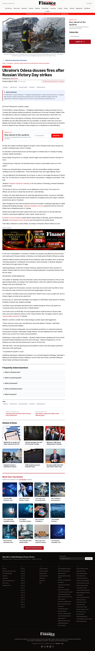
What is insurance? (11, 394)
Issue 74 (23, 595)
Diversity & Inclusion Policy (82, 609)
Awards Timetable (43, 571)
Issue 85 (23, 568)
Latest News (5, 578)
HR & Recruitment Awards (82, 585)
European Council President (11, 218)
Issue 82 (23, 575)
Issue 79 (23, 583)
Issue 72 (23, 599)
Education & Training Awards (64, 601)
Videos (66, 8)
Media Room (42, 580)
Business (24, 8)
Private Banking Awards (81, 616)
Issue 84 (23, 571)
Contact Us (4, 575)
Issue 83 (23, 573)
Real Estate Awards (80, 575)
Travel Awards (79, 595)
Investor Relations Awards (82, 568)
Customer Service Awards (64, 584)
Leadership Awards (80, 571)
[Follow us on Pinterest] (42, 646)
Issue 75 (23, 592)
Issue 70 (23, 604)
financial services (41, 87)
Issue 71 (23, 602)
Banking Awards (61, 618)
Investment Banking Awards (64, 615)
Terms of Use (5, 583)
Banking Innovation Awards (64, 620)
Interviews (17, 8)
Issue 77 (23, 587)
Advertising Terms (6, 585)
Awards (72, 8)
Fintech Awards (61, 599)
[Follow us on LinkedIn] (50, 646)
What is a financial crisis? (12, 372)
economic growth (23, 87)
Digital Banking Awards (63, 623)
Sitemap (58, 643)
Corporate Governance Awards (65, 592)
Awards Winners (43, 573)
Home (4, 63)
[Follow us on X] (53, 646)
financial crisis (13, 87)
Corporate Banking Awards (64, 594)
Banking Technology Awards (64, 580)
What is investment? (11, 383)
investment (31, 87)
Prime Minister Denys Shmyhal (19, 220)
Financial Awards (80, 614)
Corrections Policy (80, 604)
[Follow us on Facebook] (47, 646)
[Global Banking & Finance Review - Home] (47, 3)
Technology (45, 8)
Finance (31, 8)
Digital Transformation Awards (65, 596)
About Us (4, 568)
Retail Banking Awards (81, 621)
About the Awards (43, 568)
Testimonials (42, 578)
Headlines (87, 8)
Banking (37, 8)
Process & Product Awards (82, 580)
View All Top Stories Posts (34, 548)
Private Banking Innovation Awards (84, 618)
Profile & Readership (7, 573)
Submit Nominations (43, 575)
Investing (53, 8)
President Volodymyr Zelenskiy (19, 183)
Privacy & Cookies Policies (8, 580)
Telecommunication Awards (82, 583)
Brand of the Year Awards (64, 571)
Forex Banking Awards (63, 608)
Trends (47, 11)
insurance (5, 87)
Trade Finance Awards (81, 587)
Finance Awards (61, 625)
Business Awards (62, 573)
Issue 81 (23, 578)
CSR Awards (61, 587)
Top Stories (8, 8)
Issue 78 (23, 585)
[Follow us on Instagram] (44, 646)
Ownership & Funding (81, 602)
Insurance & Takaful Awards (64, 613)
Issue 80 (23, 580)
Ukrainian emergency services (34, 206)
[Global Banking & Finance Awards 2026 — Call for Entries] (33, 239)
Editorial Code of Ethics (81, 607)
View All (23, 607)
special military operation (11, 316)
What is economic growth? (13, 378)
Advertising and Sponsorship (8, 571)
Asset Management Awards (64, 568)
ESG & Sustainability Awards (64, 604)
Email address (62, 556)
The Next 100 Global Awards (83, 590)
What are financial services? (13, 389)
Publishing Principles (81, 599)
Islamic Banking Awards (81, 573)
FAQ (40, 583)
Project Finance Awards (81, 578)
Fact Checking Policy (81, 611)
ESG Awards (61, 606)
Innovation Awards (62, 611)
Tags (62, 643)
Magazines (79, 8)
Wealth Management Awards (83, 592)
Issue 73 (23, 597)
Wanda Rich (14, 78)
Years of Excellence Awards (82, 597)
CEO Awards (61, 582)
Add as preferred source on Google (54, 81)
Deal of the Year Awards (63, 589)
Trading (59, 8)
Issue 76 (23, 590)
